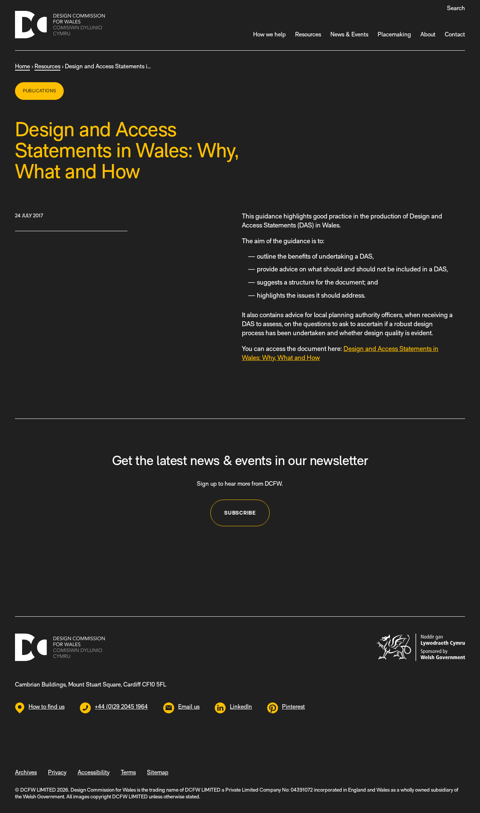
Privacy (57, 772)
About (427, 34)
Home (22, 66)
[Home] (60, 26)
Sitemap (157, 772)
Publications (39, 90)
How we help (269, 34)
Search (456, 8)
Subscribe (239, 513)
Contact (455, 34)
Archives (26, 772)
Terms (128, 772)
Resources (308, 34)
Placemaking (394, 34)
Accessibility (94, 772)
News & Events (349, 34)
